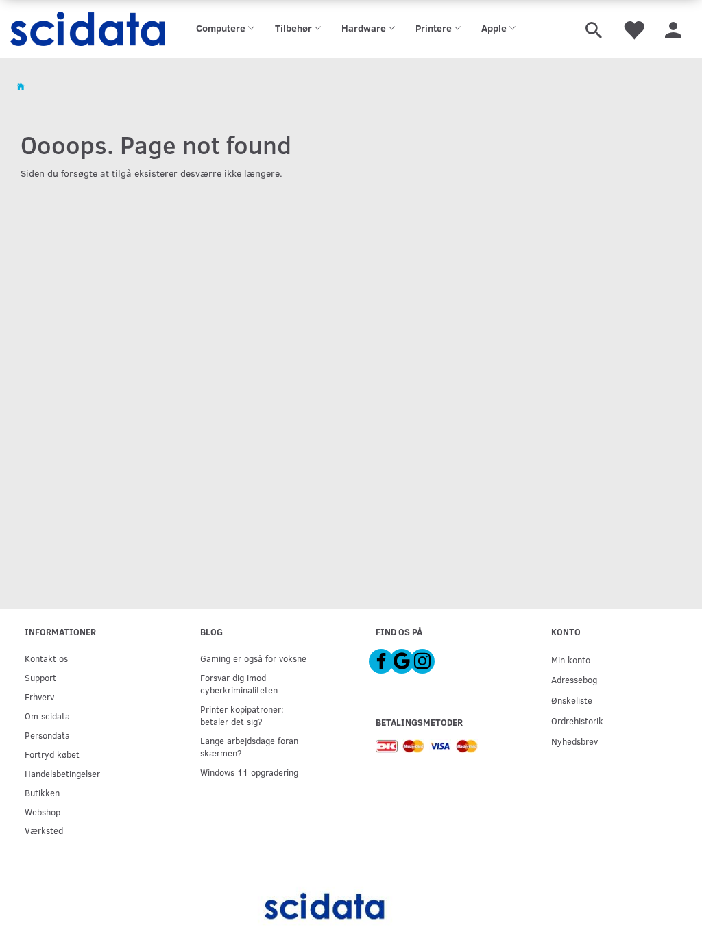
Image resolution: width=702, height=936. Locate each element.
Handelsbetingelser (62, 773)
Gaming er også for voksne (253, 658)
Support (40, 677)
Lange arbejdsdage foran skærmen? (249, 747)
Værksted (44, 830)
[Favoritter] (633, 29)
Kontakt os (46, 658)
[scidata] (87, 29)
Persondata (47, 735)
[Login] (673, 29)
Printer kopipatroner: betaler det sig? (242, 715)
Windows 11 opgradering (249, 772)
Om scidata (47, 716)
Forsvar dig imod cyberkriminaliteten (239, 683)
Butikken (42, 792)
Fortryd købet (52, 754)
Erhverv (39, 696)
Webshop (42, 811)
